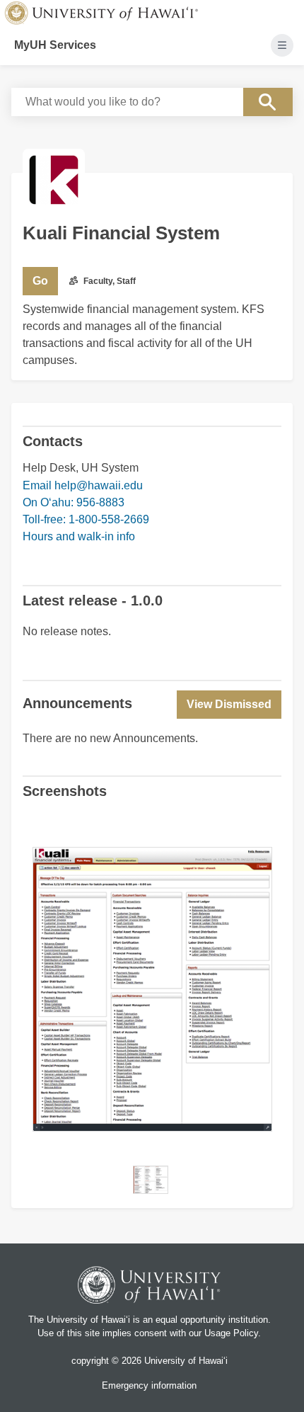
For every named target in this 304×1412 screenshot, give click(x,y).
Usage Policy (231, 1333)
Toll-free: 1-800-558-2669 (86, 519)
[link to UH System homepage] (149, 1287)
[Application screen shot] (150, 1180)
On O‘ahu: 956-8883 (73, 502)
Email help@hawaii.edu (83, 485)
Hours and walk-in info (79, 536)
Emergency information (149, 1385)
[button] (229, 704)
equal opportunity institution (212, 1319)
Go (40, 281)
